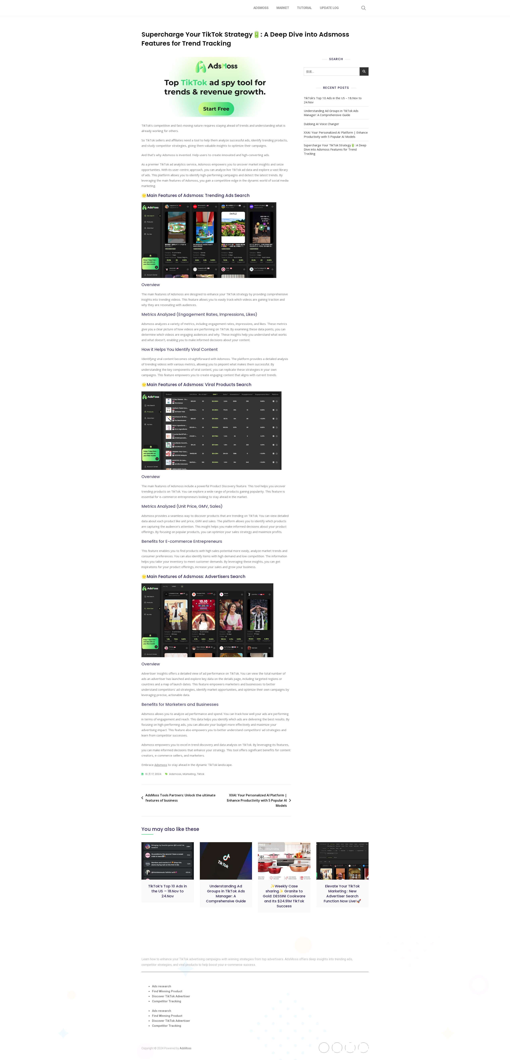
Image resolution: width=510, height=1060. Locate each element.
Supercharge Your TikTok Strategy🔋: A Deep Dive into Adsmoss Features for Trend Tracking (335, 149)
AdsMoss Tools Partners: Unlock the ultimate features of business (180, 798)
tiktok (200, 774)
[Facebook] (324, 1047)
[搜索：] (336, 71)
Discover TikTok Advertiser (171, 996)
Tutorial (304, 8)
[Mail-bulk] (363, 1047)
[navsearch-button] (364, 8)
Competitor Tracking (166, 1001)
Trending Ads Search (227, 195)
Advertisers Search (225, 576)
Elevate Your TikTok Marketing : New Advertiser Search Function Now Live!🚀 (342, 894)
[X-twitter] (337, 1047)
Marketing (189, 774)
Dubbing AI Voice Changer (321, 124)
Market (283, 8)
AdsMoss (261, 8)
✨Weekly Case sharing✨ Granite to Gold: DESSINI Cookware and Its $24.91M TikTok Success (284, 896)
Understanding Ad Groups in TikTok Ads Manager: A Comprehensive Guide (331, 113)
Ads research (161, 986)
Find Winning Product (167, 991)
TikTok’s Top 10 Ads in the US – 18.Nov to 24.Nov (333, 100)
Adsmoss (160, 765)
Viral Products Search (228, 384)
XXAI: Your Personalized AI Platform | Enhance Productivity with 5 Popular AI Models (257, 800)
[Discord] (350, 1047)
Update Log (329, 8)
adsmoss (175, 774)
